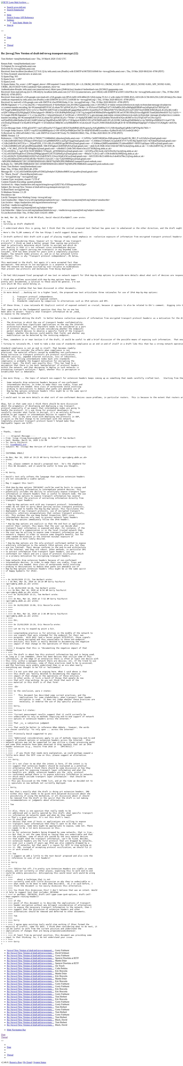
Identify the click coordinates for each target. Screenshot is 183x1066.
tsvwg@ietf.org (18, 444)
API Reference (27, 17)
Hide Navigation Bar (16, 1030)
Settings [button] (10, 20)
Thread (10, 45)
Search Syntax (13, 17)
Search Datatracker (15, 10)
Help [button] (9, 15)
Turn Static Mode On (22, 22)
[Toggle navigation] (28, 3)
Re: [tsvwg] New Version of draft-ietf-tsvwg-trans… (30, 953)
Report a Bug (16, 1062)
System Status (39, 1062)
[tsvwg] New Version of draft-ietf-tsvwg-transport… (30, 950)
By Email (27, 1062)
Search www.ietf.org (16, 7)
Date (9, 37)
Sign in (10, 25)
